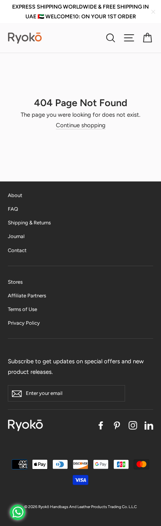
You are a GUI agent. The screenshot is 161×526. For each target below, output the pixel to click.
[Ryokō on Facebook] (101, 425)
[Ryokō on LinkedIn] (149, 425)
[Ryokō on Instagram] (133, 425)
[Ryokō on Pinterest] (117, 425)
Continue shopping (81, 125)
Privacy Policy (24, 323)
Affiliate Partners (27, 296)
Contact (17, 250)
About (15, 195)
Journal (16, 236)
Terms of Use (22, 309)
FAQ (13, 209)
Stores (15, 282)
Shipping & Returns (29, 223)
